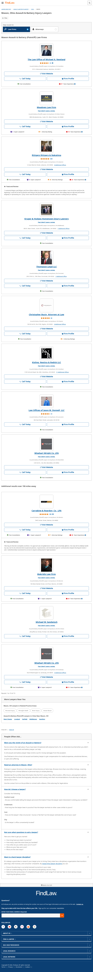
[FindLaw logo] (10, 3)
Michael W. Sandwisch (46, 622)
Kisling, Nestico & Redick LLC (46, 362)
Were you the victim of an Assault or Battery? (22, 743)
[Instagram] (22, 926)
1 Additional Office (61, 276)
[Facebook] (3, 926)
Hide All (11, 730)
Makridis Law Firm (46, 574)
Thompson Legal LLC (46, 266)
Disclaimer (19, 967)
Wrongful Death (23, 710)
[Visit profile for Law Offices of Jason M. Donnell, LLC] (46, 401)
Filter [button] (5, 18)
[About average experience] (74, 84)
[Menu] (2, 3)
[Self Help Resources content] (89, 945)
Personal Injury (10, 710)
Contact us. (79, 904)
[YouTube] (9, 926)
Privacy (10, 967)
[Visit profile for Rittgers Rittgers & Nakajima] (46, 146)
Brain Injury (35, 710)
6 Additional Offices (60, 165)
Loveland (17, 719)
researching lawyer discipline (52, 864)
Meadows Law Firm (46, 107)
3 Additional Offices (60, 324)
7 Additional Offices (63, 228)
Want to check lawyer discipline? (17, 857)
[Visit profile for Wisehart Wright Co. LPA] (46, 444)
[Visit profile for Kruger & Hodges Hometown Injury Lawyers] (46, 209)
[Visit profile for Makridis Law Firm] (46, 565)
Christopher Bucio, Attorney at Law (46, 314)
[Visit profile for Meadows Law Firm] (46, 98)
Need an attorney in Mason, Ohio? (18, 765)
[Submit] (62, 915)
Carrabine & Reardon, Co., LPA (46, 510)
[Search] (90, 3)
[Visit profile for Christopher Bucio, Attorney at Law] (46, 305)
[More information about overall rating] (52, 63)
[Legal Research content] (89, 951)
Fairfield (24, 719)
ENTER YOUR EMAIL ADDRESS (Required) (14, 912)
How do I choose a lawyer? (15, 789)
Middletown (33, 719)
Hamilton (42, 719)
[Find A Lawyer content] (89, 939)
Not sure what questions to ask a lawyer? (21, 832)
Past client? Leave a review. (46, 111)
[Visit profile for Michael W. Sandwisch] (46, 613)
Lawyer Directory (6, 9)
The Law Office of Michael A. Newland (46, 59)
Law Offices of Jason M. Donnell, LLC (46, 410)
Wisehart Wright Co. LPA (46, 453)
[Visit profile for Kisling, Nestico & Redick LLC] (46, 353)
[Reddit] (28, 926)
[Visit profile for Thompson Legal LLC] (46, 257)
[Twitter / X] (16, 926)
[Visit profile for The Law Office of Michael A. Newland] (46, 50)
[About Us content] (89, 933)
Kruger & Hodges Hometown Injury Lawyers (46, 218)
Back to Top (47, 885)
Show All (4, 730)
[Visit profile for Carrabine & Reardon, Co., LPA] (46, 501)
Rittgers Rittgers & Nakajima (46, 155)
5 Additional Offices (60, 673)
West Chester (8, 719)
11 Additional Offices (62, 372)
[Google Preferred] (34, 926)
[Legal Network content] (89, 957)
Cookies (27, 967)
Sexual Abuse (47, 710)
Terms (3, 967)
